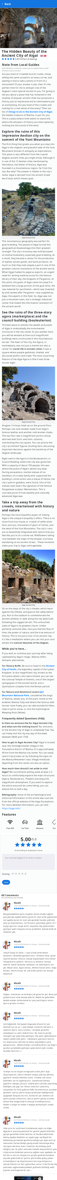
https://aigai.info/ (11, 808)
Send (6, 882)
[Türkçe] (45, 55)
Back (7, 4)
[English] (41, 55)
